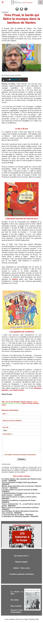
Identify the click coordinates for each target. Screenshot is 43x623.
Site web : (6, 427)
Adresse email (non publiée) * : (13, 420)
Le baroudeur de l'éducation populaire (15, 516)
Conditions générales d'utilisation (21, 574)
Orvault (29, 403)
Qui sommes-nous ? (21, 556)
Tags (25, 619)
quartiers (36, 403)
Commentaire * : (8, 434)
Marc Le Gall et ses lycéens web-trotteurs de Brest (20, 507)
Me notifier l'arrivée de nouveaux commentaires (20, 454)
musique (18, 403)
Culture (35, 402)
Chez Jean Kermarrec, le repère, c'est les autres (19, 497)
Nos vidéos (15, 600)
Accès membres (10, 619)
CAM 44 (22, 402)
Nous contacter (16, 606)
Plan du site (19, 619)
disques (15, 279)
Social (4, 405)
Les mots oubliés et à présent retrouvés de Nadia (19, 489)
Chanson (29, 402)
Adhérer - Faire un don (21, 568)
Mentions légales (21, 562)
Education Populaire (8, 403)
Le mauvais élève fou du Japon (13, 515)
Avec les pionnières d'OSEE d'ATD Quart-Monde (19, 482)
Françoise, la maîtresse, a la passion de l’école (18, 500)
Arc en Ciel (9, 402)
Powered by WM (33, 619)
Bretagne (17, 402)
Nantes (24, 403)
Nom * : (5, 414)
